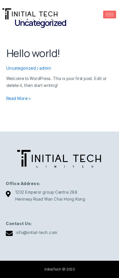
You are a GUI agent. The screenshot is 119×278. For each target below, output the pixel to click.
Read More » (18, 98)
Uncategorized (21, 68)
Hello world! (33, 53)
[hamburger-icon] (109, 14)
